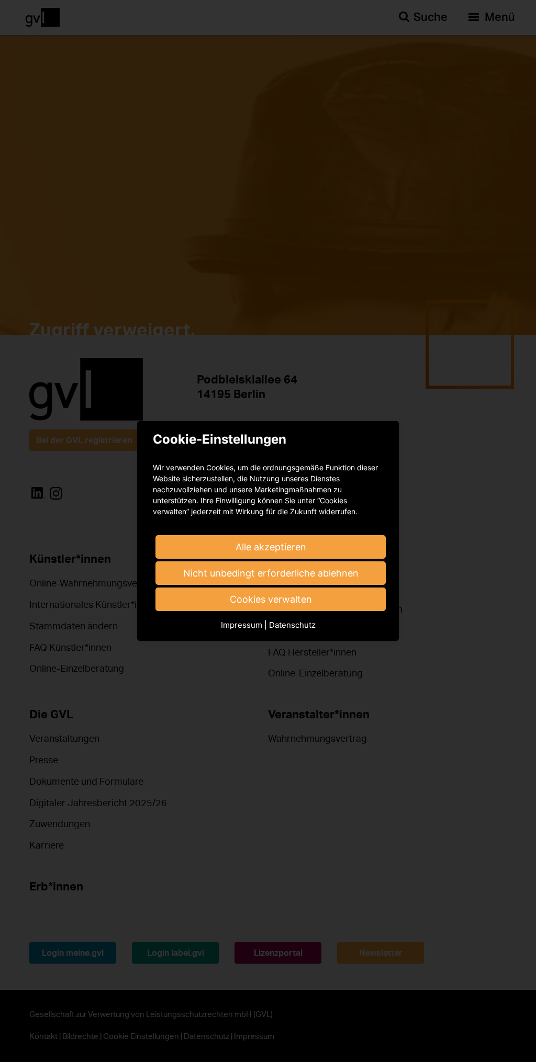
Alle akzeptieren (271, 546)
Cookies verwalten (271, 599)
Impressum (241, 625)
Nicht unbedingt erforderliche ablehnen (271, 573)
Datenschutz (292, 625)
